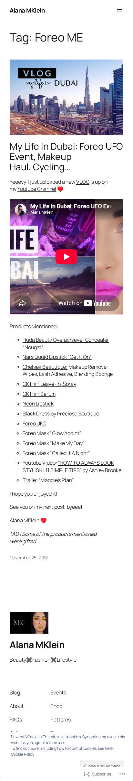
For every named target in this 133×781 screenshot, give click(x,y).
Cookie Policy (22, 754)
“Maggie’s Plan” (56, 480)
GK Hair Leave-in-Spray (49, 383)
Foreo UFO (34, 423)
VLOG (82, 181)
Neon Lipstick (38, 403)
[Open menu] (119, 10)
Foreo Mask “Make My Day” (54, 443)
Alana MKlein (27, 10)
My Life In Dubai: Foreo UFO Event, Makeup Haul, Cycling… (66, 156)
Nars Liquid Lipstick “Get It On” (57, 356)
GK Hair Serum (39, 393)
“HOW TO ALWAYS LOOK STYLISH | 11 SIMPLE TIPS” (68, 466)
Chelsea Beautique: (45, 366)
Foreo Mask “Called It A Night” (56, 453)
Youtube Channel (36, 188)
